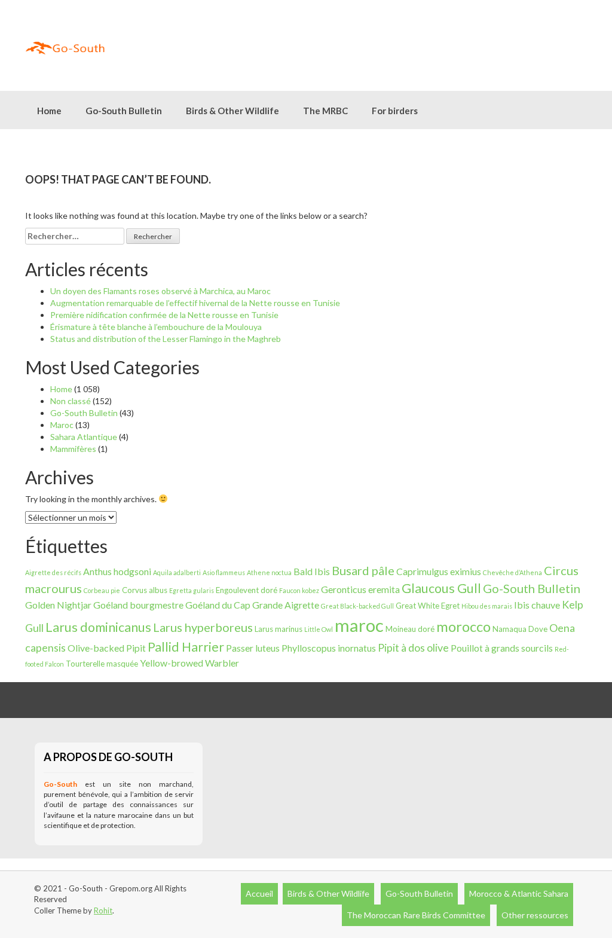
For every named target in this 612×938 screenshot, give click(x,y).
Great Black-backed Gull (357, 606)
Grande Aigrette (285, 604)
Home (49, 110)
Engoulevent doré (246, 590)
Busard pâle (363, 570)
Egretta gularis (191, 590)
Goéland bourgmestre (138, 604)
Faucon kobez (299, 590)
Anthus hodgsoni (117, 571)
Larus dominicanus (98, 627)
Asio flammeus (224, 572)
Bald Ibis (311, 571)
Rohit (103, 910)
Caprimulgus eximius (438, 571)
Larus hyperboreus (203, 627)
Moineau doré (409, 629)
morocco (463, 626)
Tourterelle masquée (102, 663)
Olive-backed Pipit (107, 647)
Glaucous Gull (441, 588)
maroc (359, 625)
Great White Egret (428, 605)
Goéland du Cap (217, 604)
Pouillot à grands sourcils (502, 647)
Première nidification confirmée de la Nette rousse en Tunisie (164, 315)
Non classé (70, 401)
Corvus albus (144, 590)
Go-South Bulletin (123, 110)
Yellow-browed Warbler (189, 662)
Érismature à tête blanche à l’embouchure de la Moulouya (156, 327)
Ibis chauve (537, 604)
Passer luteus (253, 647)
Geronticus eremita (360, 589)
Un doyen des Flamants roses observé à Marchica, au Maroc (160, 291)
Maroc (62, 425)
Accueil (259, 893)
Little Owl (318, 629)
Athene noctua (269, 572)
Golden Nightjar (58, 604)
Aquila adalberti (177, 572)
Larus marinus (278, 629)
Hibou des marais (486, 606)
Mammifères (73, 449)
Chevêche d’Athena (512, 572)
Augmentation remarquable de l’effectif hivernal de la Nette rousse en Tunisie (195, 303)
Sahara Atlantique (83, 437)
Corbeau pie (102, 590)
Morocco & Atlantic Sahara (518, 893)
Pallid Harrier (186, 647)
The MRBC (325, 110)
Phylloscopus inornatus (328, 647)
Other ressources (534, 915)
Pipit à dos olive (413, 647)
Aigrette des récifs (53, 572)
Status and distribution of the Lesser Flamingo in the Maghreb (165, 339)
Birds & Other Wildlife (328, 893)
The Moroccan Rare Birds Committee (416, 915)
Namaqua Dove (519, 629)
